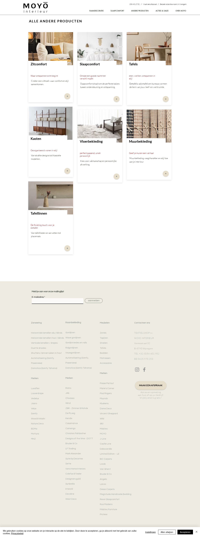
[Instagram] (137, 369)
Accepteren (185, 532)
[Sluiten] (196, 532)
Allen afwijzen (167, 532)
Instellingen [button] (150, 532)
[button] (179, 11)
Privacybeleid (17, 533)
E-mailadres (38, 297)
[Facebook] (144, 369)
